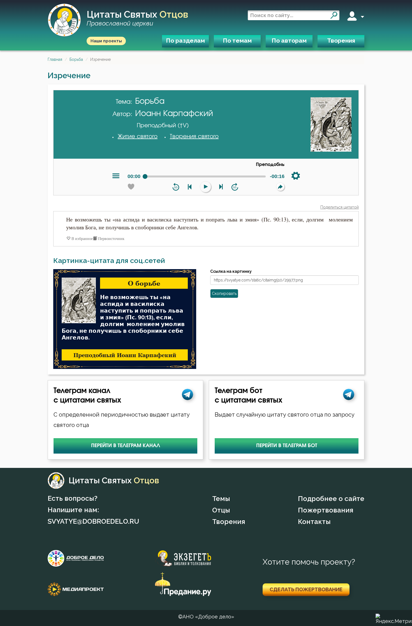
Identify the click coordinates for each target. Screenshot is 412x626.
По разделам (185, 40)
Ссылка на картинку (231, 271)
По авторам (289, 40)
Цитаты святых (137, 18)
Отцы (221, 510)
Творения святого (194, 136)
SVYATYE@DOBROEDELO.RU (93, 521)
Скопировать (224, 293)
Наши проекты (106, 40)
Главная (55, 59)
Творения (341, 40)
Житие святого (138, 136)
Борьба (76, 59)
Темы (221, 499)
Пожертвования (325, 510)
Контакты (314, 522)
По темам (237, 40)
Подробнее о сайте (331, 499)
